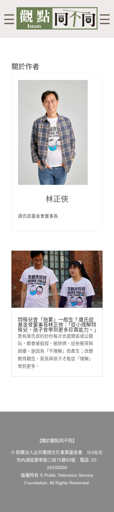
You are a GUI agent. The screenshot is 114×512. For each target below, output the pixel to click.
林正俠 (57, 199)
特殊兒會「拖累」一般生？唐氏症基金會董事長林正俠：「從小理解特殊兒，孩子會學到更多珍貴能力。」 (58, 325)
